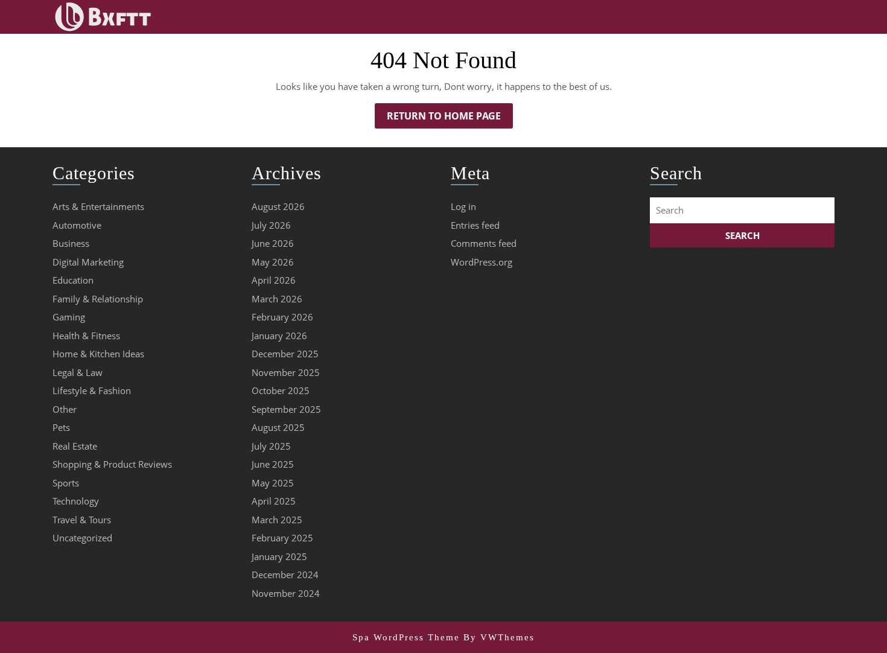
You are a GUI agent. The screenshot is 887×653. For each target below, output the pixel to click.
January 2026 (279, 336)
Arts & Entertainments (98, 206)
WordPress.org (481, 262)
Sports (65, 483)
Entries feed (475, 225)
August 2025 (278, 427)
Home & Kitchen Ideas (98, 354)
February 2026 (282, 317)
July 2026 (271, 225)
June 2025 (273, 464)
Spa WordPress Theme (406, 637)
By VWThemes (499, 637)
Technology (75, 501)
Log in (463, 206)
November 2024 (286, 593)
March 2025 (277, 520)
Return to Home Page (450, 119)
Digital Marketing (88, 262)
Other (64, 409)
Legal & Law (77, 372)
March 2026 (277, 299)
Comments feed (484, 243)
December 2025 (285, 354)
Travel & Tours (81, 520)
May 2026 (273, 262)
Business (70, 243)
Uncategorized (82, 538)
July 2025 (271, 446)
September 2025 (286, 409)
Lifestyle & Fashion (91, 390)
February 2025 (282, 538)
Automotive (76, 225)
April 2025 (274, 501)
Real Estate (74, 446)
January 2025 (279, 556)
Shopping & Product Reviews (112, 464)
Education (73, 280)
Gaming (68, 317)
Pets (61, 427)
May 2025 (273, 483)
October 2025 (281, 390)
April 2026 (274, 280)
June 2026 (273, 243)
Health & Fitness (86, 336)
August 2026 (278, 206)
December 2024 (285, 575)
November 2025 (286, 372)
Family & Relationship (97, 299)
